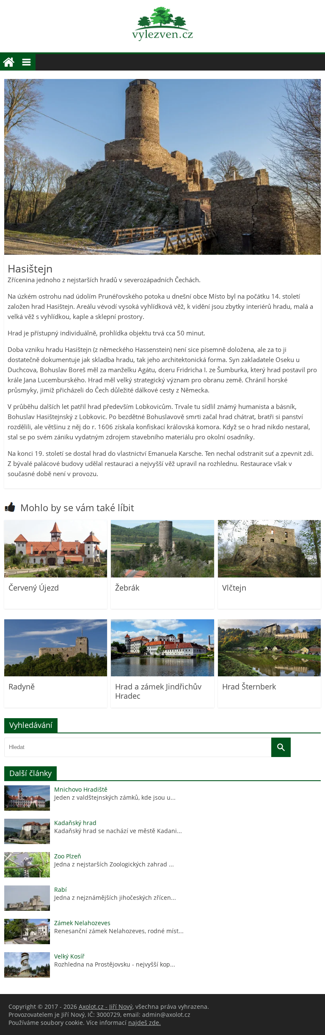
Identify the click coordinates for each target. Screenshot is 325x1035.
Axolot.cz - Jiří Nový (105, 1006)
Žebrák (127, 588)
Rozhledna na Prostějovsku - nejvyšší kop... (114, 964)
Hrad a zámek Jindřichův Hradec (158, 691)
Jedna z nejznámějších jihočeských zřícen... (115, 897)
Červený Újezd (33, 588)
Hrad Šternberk (249, 686)
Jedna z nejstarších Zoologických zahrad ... (114, 864)
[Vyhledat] (281, 747)
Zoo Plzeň (67, 856)
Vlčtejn (234, 588)
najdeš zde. (144, 1023)
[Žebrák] (162, 575)
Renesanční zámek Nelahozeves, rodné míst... (119, 931)
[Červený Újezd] (55, 575)
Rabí (60, 889)
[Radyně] (55, 674)
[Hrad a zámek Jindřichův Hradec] (162, 674)
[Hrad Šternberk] (269, 674)
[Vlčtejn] (269, 575)
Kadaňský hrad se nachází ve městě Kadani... (118, 831)
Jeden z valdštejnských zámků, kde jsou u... (115, 797)
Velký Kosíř (69, 956)
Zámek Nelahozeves (82, 923)
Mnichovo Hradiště (80, 789)
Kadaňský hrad (75, 823)
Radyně (21, 686)
